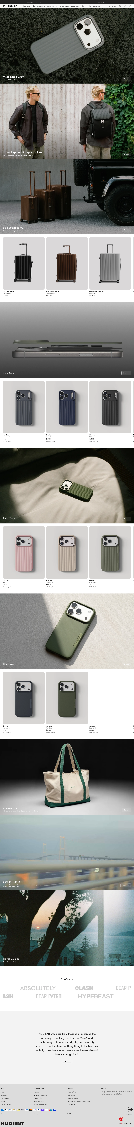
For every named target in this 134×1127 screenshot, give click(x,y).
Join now (67, 571)
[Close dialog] (79, 553)
